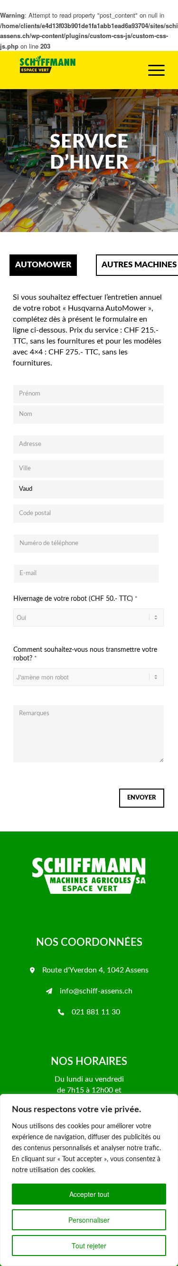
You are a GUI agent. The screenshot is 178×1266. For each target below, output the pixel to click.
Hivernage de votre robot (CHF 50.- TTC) (75, 599)
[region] (89, 1180)
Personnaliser (89, 1220)
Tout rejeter (89, 1245)
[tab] (43, 262)
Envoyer (141, 798)
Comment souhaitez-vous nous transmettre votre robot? (85, 654)
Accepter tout (89, 1194)
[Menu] (152, 70)
